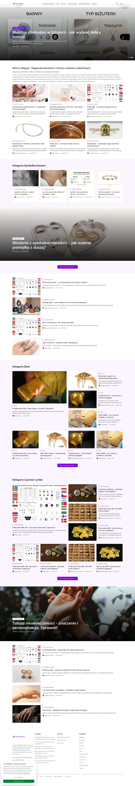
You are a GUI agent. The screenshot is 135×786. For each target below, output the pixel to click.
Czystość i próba (72, 4)
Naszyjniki (81, 737)
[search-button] (117, 4)
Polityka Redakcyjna (58, 776)
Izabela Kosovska (61, 740)
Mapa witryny (68, 776)
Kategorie (82, 734)
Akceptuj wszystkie (19, 781)
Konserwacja (82, 757)
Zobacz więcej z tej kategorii (66, 267)
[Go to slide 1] (128, 57)
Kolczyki (94, 4)
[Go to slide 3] (132, 57)
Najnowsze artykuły (48, 4)
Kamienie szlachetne (19, 28)
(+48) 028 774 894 (19, 760)
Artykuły (38, 734)
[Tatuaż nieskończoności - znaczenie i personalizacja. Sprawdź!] (67, 613)
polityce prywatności (24, 773)
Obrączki (81, 745)
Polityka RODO (48, 776)
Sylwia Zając (15, 46)
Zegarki (81, 768)
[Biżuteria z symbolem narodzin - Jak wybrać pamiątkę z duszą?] (67, 233)
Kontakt (41, 776)
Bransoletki (82, 740)
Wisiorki (81, 743)
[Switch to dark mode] (121, 3)
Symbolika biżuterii (84, 4)
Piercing (63, 4)
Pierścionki (82, 759)
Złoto (57, 4)
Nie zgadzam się (18, 777)
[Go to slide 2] (130, 57)
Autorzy (59, 734)
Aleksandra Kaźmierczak (18, 631)
